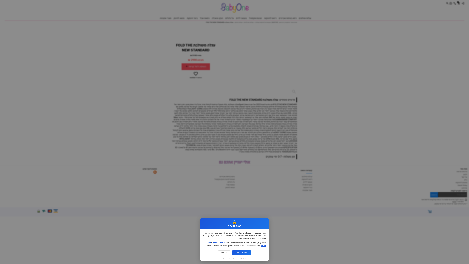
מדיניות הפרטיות (219, 243)
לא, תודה (224, 253)
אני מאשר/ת (242, 253)
